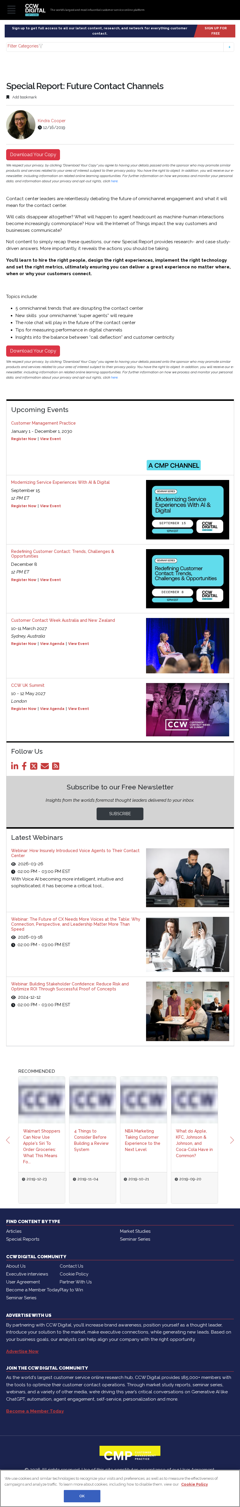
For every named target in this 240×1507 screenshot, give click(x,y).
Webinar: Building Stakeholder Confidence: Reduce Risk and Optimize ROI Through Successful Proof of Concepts (70, 986)
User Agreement (23, 1275)
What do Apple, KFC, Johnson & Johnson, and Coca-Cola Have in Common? (143, 1143)
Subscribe (120, 813)
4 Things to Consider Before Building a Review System (40, 1140)
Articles (13, 1225)
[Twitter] (35, 767)
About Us (15, 1260)
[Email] (46, 767)
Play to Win (71, 1283)
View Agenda (52, 644)
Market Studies (135, 1225)
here (114, 181)
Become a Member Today (33, 1283)
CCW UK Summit (27, 685)
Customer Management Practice (43, 423)
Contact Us (71, 1260)
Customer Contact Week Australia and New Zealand (63, 620)
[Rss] (56, 767)
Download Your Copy (33, 154)
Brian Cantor (191, 1179)
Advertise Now (22, 1345)
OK (82, 1496)
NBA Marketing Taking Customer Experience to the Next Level (91, 1140)
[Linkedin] (15, 767)
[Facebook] (25, 767)
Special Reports (22, 1233)
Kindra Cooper (52, 120)
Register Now (23, 439)
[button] (120, 47)
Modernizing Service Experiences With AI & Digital (60, 482)
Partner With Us (76, 1275)
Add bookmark (24, 97)
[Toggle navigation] (11, 10)
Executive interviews (27, 1268)
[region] (120, 1488)
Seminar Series (135, 1233)
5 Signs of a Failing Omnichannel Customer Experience (194, 1140)
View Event (50, 439)
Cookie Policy (74, 1268)
